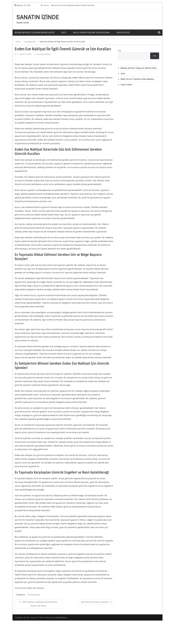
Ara (119, 50)
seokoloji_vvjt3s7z (44, 54)
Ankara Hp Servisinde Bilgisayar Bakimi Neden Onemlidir (72, 5)
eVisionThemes (61, 617)
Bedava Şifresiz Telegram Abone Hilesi (34, 32)
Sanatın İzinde (37, 17)
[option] (74, 5)
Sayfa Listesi (122, 32)
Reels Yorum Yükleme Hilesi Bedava (91, 32)
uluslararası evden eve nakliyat (29, 588)
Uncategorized (33, 594)
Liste (63, 32)
